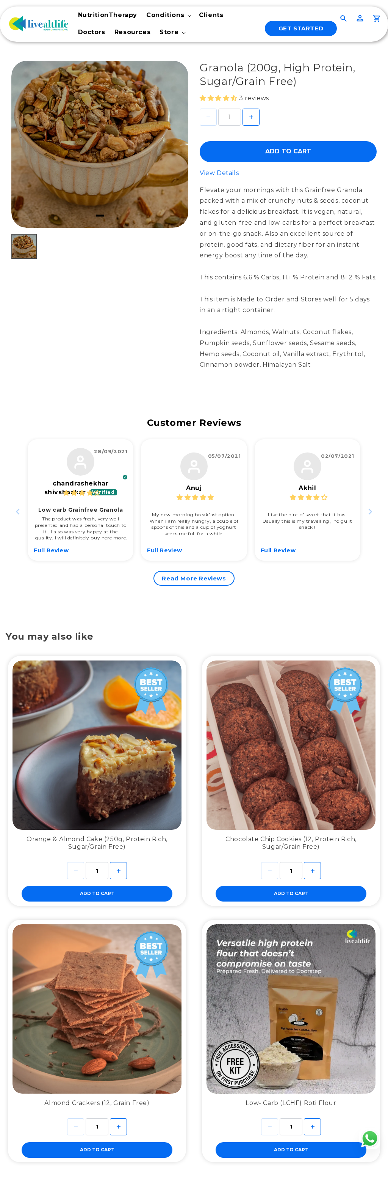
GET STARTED (301, 28)
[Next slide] (370, 511)
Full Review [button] (51, 550)
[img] (82, 493)
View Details (219, 173)
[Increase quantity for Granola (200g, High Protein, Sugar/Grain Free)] (251, 117)
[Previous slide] (18, 511)
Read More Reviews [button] (194, 578)
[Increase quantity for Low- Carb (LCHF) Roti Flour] (312, 1126)
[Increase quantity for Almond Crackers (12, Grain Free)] (118, 1126)
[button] (168, 15)
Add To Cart (288, 151)
